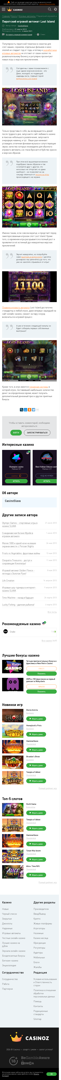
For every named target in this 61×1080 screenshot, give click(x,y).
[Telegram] (33, 409)
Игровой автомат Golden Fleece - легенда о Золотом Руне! (18, 572)
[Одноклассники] (29, 409)
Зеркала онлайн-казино (13, 950)
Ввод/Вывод (39, 913)
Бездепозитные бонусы (13, 955)
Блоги (36, 962)
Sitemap (37, 1019)
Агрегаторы (39, 928)
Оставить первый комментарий (19, 34)
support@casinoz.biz (47, 4)
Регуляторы (39, 947)
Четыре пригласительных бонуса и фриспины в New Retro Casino (41, 662)
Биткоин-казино (10, 960)
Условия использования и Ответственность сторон (45, 982)
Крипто (36, 918)
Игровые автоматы (11, 933)
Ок (52, 1074)
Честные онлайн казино (13, 938)
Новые (5, 909)
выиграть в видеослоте (31, 257)
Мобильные (39, 957)
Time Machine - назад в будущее (18, 597)
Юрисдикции (39, 942)
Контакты (38, 1006)
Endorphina (30, 807)
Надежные (7, 928)
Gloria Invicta (32, 710)
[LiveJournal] (21, 409)
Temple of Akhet (33, 772)
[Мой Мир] (25, 409)
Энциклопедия (9, 965)
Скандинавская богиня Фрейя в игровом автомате (17, 535)
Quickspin (30, 713)
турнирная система (38, 386)
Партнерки (7, 988)
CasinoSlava (23, 26)
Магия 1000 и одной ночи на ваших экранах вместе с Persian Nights (19, 545)
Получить (42, 673)
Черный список (9, 913)
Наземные (38, 933)
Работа (5, 983)
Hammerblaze (32, 741)
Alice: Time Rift (33, 866)
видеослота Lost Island (26, 78)
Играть (16, 481)
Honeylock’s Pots (34, 725)
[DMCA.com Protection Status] (27, 1064)
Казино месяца (40, 938)
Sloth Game (31, 804)
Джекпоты (7, 923)
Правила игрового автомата (16, 307)
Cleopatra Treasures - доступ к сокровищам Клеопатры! (17, 562)
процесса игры (42, 174)
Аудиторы (38, 952)
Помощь (37, 1001)
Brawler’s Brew (33, 757)
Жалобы (37, 967)
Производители (41, 909)
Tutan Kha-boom (33, 851)
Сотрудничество (10, 979)
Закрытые (7, 918)
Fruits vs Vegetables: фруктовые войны (21, 553)
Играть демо (37, 719)
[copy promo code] (20, 476)
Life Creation (8, 580)
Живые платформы (42, 923)
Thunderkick (31, 744)
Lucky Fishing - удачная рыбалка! (18, 604)
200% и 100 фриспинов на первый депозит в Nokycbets (40, 680)
